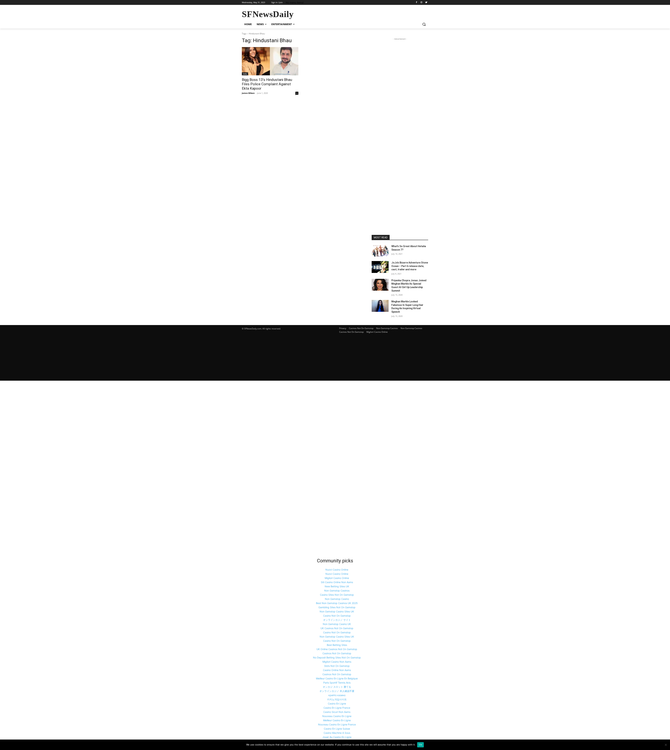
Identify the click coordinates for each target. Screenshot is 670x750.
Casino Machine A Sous (337, 732)
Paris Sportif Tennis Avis (337, 682)
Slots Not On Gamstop (337, 665)
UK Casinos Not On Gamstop (337, 628)
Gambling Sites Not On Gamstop (336, 607)
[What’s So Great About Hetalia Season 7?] (380, 251)
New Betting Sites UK (337, 586)
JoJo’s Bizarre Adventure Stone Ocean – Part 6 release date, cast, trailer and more (409, 266)
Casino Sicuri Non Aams (336, 711)
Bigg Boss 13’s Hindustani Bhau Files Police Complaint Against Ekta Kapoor (267, 84)
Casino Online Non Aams (337, 670)
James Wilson (248, 93)
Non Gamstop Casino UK (337, 624)
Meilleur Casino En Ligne (337, 720)
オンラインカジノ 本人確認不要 (336, 690)
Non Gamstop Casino (337, 598)
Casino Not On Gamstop (337, 615)
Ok (420, 744)
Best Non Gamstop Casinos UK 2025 (337, 603)
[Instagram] (421, 3)
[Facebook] (417, 3)
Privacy (342, 328)
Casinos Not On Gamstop (361, 328)
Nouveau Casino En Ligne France (337, 724)
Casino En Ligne (337, 703)
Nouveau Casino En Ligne (336, 716)
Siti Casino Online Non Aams (337, 582)
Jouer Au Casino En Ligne (336, 737)
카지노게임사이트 (337, 699)
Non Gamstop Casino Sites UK (337, 611)
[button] (424, 24)
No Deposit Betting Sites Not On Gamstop (337, 657)
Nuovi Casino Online (336, 569)
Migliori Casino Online (377, 331)
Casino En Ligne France (336, 707)
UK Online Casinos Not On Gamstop (337, 649)
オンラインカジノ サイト (337, 619)
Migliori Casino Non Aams (336, 661)
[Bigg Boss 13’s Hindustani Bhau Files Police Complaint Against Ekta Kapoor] (270, 61)
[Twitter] (426, 3)
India (245, 74)
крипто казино (336, 695)
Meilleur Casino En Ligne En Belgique (337, 678)
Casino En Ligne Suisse (337, 728)
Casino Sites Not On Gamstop (337, 594)
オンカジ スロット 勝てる (337, 686)
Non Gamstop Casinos (387, 328)
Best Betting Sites (337, 644)
